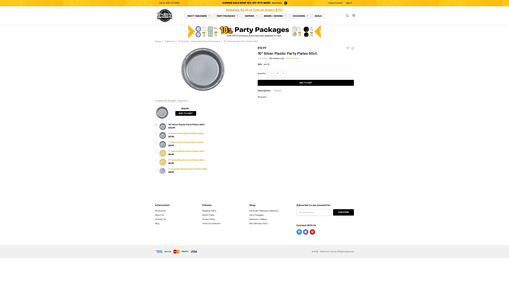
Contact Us (160, 219)
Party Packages (226, 16)
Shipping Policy (209, 211)
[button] (254, 31)
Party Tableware (197, 16)
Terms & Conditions (211, 223)
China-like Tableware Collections (264, 211)
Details (278, 90)
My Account (160, 211)
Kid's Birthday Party (258, 223)
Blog (157, 223)
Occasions (299, 16)
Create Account (335, 3)
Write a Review (292, 58)
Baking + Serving (273, 16)
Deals (318, 16)
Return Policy (208, 215)
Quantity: (262, 73)
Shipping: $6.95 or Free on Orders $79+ (254, 10)
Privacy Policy (208, 219)
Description (264, 90)
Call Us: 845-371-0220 (169, 3)
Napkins (249, 16)
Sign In (349, 3)
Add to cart (186, 113)
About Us (159, 215)
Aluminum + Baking (258, 219)
